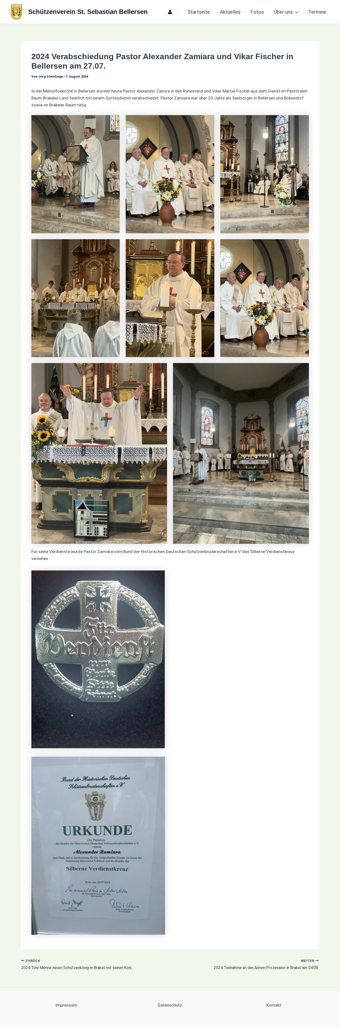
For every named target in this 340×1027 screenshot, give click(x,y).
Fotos (257, 12)
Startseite (199, 12)
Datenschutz (170, 1005)
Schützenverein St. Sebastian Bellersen (88, 11)
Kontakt (273, 1005)
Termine (317, 12)
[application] (295, 12)
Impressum (66, 1005)
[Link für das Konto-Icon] (170, 12)
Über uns (283, 12)
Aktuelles (230, 12)
